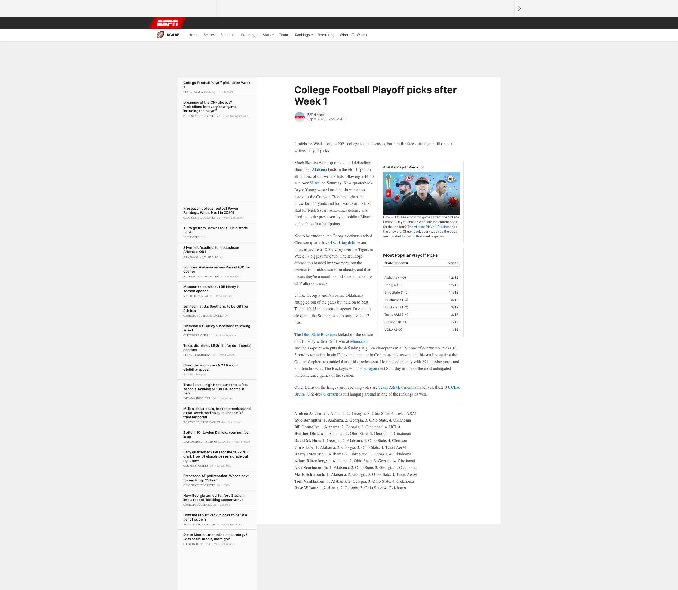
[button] (507, 23)
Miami (315, 182)
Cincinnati (409, 387)
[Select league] (169, 9)
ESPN (167, 23)
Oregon (370, 368)
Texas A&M (388, 387)
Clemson (330, 394)
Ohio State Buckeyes (319, 334)
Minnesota (359, 341)
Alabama (319, 169)
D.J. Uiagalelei (343, 242)
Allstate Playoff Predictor (432, 227)
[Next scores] (519, 8)
